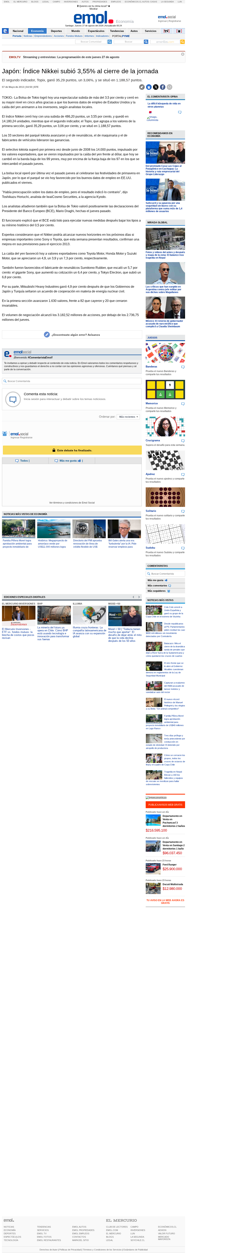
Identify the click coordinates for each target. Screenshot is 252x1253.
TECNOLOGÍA (11, 1240)
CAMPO (134, 1227)
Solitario (151, 510)
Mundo (75, 31)
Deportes (56, 31)
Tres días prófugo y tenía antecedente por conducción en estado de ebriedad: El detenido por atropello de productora (165, 741)
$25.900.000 (172, 869)
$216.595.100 (156, 830)
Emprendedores (43, 36)
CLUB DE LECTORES (117, 1227)
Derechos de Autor (48, 1249)
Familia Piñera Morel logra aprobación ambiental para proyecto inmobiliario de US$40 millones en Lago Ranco (17, 547)
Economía (37, 31)
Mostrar (94, 8)
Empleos (116, 2)
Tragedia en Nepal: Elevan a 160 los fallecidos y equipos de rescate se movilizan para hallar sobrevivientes (164, 778)
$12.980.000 (172, 889)
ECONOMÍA (10, 1230)
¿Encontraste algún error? (76, 334)
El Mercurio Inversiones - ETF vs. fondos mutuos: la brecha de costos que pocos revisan (18, 633)
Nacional (18, 31)
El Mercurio (20, 2)
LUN (133, 1233)
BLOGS (110, 1237)
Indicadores (102, 36)
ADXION (162, 1230)
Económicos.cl (133, 2)
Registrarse (175, 21)
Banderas (151, 366)
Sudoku (150, 547)
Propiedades (100, 2)
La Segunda (167, 2)
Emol (7, 2)
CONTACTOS (79, 1237)
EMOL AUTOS (79, 1227)
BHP (40, 603)
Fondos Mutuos (74, 36)
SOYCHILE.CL (138, 1240)
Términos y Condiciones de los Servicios (102, 1249)
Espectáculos (96, 31)
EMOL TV (41, 1233)
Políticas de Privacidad (70, 1249)
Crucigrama (153, 440)
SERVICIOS (43, 1230)
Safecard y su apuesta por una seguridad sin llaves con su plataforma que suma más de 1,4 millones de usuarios (164, 207)
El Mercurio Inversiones (18, 603)
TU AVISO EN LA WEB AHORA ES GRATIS (165, 901)
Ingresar (162, 21)
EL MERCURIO (113, 1233)
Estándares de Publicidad (135, 1249)
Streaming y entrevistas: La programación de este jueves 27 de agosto (71, 57)
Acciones (59, 36)
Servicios (150, 31)
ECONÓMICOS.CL (167, 1227)
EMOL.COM (112, 1230)
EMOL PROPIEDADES (83, 1230)
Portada (17, 36)
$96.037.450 (172, 853)
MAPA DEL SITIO (80, 1240)
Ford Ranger (170, 864)
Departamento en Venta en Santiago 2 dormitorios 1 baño (174, 845)
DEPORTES (10, 1233)
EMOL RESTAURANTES (49, 1240)
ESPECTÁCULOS (12, 1237)
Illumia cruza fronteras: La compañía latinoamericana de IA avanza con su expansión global (89, 632)
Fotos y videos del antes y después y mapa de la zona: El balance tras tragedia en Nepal (165, 255)
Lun (180, 2)
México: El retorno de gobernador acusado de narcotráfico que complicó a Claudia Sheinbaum (164, 324)
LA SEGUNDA (137, 1237)
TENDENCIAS (44, 1227)
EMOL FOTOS (44, 1237)
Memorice (152, 403)
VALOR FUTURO (166, 1233)
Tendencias (117, 31)
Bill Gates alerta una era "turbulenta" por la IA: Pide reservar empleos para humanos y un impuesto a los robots (124, 547)
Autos (85, 2)
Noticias (28, 36)
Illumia (77, 603)
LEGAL (109, 1240)
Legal (45, 2)
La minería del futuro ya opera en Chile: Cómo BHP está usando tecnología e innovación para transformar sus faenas (53, 633)
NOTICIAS (9, 1227)
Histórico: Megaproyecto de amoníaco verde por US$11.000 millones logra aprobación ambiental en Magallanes (52, 547)
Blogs (34, 2)
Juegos (152, 337)
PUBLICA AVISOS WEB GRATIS (165, 804)
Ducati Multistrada (173, 884)
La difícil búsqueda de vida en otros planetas (164, 105)
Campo (56, 2)
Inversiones (71, 2)
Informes (89, 36)
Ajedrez (150, 474)
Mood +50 (114, 603)
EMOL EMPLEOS (80, 1233)
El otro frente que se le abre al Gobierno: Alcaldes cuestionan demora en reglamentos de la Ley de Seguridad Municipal (164, 669)
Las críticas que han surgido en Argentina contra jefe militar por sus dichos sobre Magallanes (163, 289)
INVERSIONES (138, 1230)
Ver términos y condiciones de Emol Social (72, 502)
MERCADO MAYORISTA (164, 1238)
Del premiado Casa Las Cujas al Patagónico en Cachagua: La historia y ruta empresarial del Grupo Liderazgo (164, 170)
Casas (153, 2)
